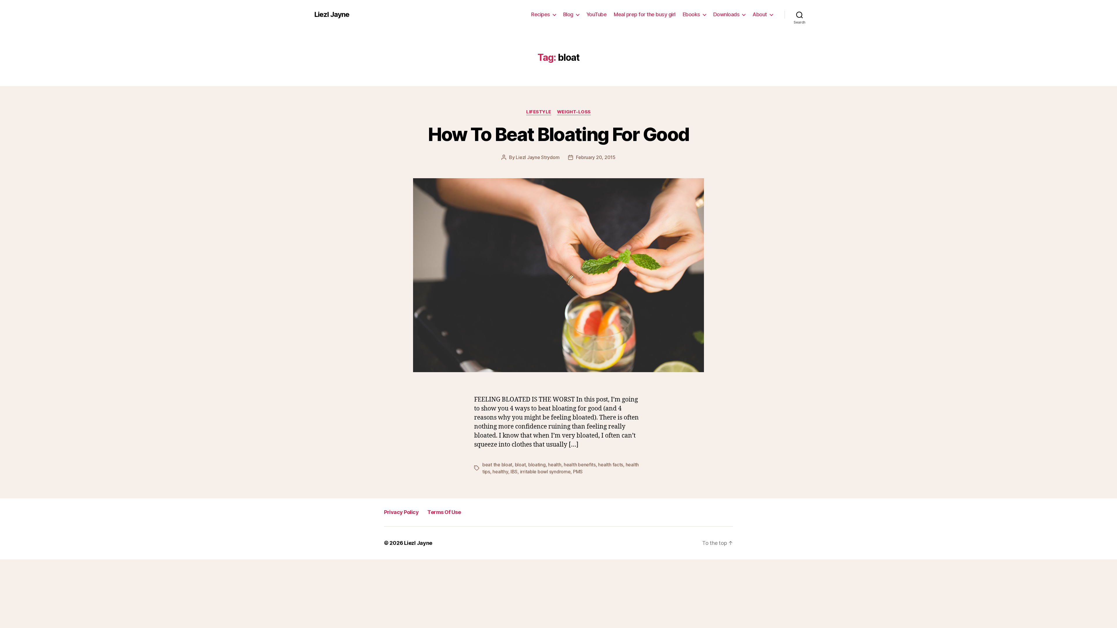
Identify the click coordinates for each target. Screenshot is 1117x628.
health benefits (580, 465)
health (554, 465)
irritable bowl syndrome (545, 471)
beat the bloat (497, 465)
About (760, 14)
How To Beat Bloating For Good (558, 134)
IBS (514, 471)
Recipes (540, 14)
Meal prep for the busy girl (644, 14)
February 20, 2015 (595, 157)
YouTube (596, 14)
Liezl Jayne (331, 14)
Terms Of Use (444, 512)
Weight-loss (574, 112)
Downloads (726, 14)
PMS (578, 471)
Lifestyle (538, 112)
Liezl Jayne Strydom (537, 157)
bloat (520, 465)
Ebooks (691, 14)
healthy (500, 471)
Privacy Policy (401, 512)
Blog (568, 14)
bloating (537, 465)
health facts (610, 465)
